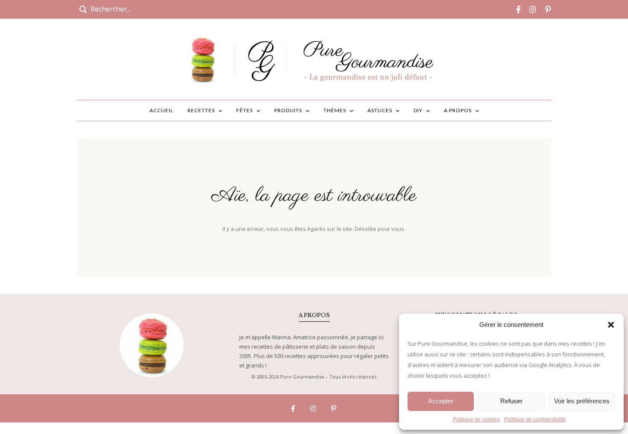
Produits (288, 110)
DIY (418, 110)
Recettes (201, 110)
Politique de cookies (476, 419)
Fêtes (244, 110)
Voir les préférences (582, 401)
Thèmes (334, 110)
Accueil (161, 110)
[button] (611, 324)
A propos (458, 110)
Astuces (379, 110)
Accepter (440, 401)
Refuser (511, 401)
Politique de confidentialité (535, 419)
